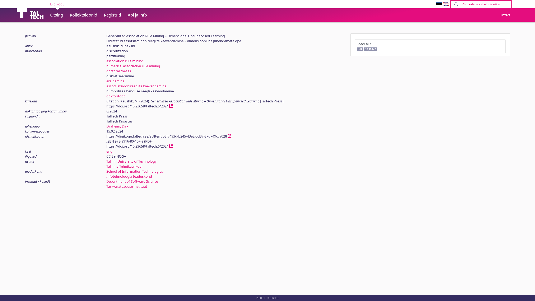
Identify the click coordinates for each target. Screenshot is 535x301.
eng (109, 151)
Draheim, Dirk (117, 126)
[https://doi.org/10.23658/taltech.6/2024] (171, 106)
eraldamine (115, 81)
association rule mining (124, 61)
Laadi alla (366, 46)
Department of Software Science (132, 181)
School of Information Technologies (134, 171)
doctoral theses (118, 71)
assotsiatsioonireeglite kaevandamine (136, 86)
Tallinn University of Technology (131, 161)
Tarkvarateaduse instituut (126, 186)
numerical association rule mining (133, 66)
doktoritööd (116, 96)
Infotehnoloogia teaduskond (129, 176)
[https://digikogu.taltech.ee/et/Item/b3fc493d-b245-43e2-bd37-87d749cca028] (229, 136)
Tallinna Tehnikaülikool (124, 166)
